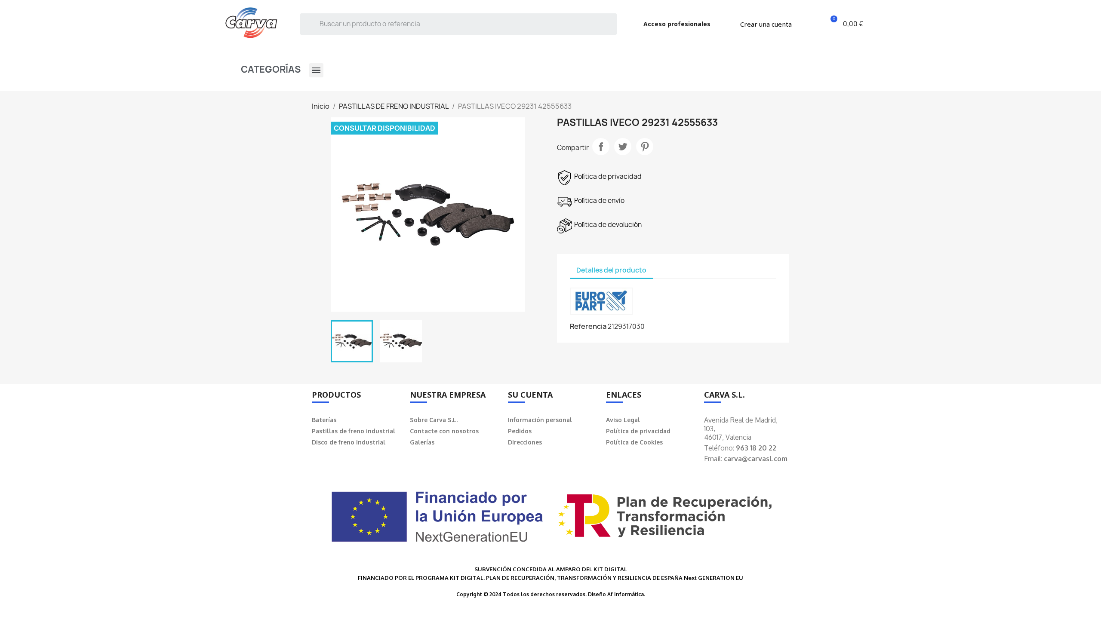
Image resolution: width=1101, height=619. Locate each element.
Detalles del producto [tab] (611, 270)
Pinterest (644, 146)
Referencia (588, 326)
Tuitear (622, 146)
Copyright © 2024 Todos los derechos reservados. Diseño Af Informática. (550, 594)
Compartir (600, 146)
